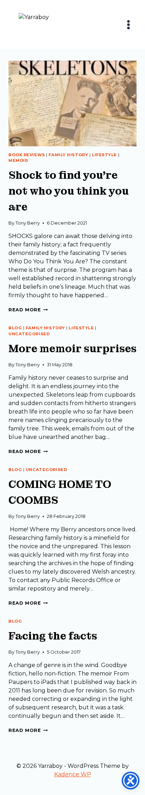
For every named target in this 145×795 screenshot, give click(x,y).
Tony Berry (27, 223)
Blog (15, 327)
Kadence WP (72, 774)
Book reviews (26, 154)
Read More (28, 309)
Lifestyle (104, 154)
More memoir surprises (72, 348)
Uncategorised (29, 333)
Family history (68, 154)
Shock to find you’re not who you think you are (68, 191)
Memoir (18, 160)
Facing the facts (52, 636)
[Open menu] (128, 24)
